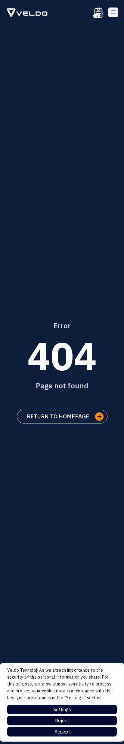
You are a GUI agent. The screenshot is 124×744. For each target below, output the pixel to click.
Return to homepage (58, 416)
